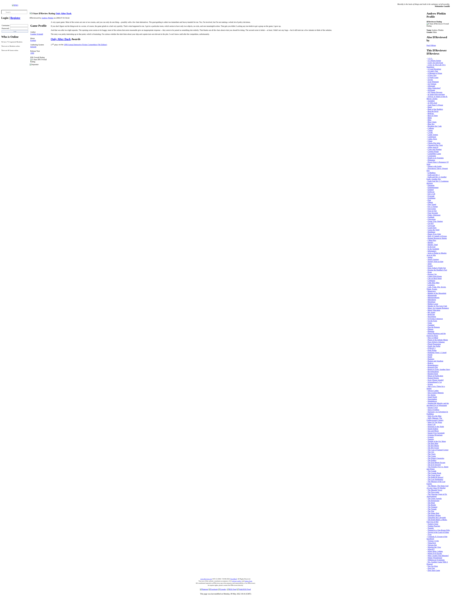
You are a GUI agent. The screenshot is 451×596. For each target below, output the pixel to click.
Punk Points (432, 350)
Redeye (430, 363)
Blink (430, 118)
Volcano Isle (432, 545)
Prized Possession (434, 344)
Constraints (432, 156)
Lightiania (431, 281)
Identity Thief (433, 245)
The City (431, 452)
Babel (430, 107)
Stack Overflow (433, 410)
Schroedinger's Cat (435, 382)
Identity (430, 243)
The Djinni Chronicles (436, 458)
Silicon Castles (433, 391)
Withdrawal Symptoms (436, 560)
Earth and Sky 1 (434, 175)
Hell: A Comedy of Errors (437, 236)
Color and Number (435, 149)
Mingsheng (432, 300)
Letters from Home (435, 276)
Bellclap (431, 113)
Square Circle (433, 408)
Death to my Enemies (436, 158)
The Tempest (432, 507)
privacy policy (237, 581)
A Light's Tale (433, 71)
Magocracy (432, 291)
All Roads (431, 90)
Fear (429, 200)
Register (15, 17)
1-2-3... (430, 58)
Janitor (430, 257)
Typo (430, 534)
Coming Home (433, 152)
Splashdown (432, 401)
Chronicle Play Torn (435, 145)
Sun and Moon (433, 431)
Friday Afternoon (434, 215)
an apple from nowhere (436, 94)
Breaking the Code (435, 126)
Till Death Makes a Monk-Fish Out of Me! (437, 521)
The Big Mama (433, 446)
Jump (430, 264)
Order (430, 323)
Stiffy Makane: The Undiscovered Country (435, 419)
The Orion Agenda (435, 499)
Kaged (430, 266)
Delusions (431, 160)
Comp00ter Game (434, 154)
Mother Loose (433, 304)
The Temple (432, 509)
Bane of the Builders (435, 109)
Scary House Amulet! (436, 380)
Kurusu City (432, 274)
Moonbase (431, 302)
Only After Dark (64, 13)
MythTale (431, 314)
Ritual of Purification (435, 376)
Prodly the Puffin (434, 346)
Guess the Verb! (433, 230)
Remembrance (433, 365)
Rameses (431, 359)
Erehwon (431, 192)
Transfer (431, 528)
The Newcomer (433, 492)
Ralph (430, 357)
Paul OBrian (431, 45)
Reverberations (433, 372)
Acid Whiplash (433, 82)
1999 (32, 53)
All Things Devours (435, 92)
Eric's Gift (431, 194)
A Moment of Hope (435, 73)
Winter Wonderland (435, 558)
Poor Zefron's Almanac (436, 342)
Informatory (432, 251)
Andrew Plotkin (47, 18)
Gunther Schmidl (36, 34)
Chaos (430, 141)
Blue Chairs (432, 122)
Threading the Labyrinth (437, 518)
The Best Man (433, 444)
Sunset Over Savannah (436, 433)
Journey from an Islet (435, 262)
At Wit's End (432, 103)
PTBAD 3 (431, 348)
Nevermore (432, 317)
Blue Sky (431, 124)
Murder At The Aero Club (437, 306)
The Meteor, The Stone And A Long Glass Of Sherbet (437, 487)
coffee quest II (433, 147)
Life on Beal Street (435, 278)
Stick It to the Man (434, 416)
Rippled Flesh (433, 374)
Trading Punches (434, 526)
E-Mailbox (432, 173)
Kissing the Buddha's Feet (437, 270)
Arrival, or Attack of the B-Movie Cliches (437, 98)
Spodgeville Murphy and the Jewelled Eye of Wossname (438, 404)
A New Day (432, 75)
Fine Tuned (432, 204)
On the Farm (432, 321)
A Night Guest (433, 78)
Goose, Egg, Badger (435, 221)
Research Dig (433, 367)
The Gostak (432, 471)
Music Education (434, 310)
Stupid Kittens (433, 429)
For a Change (433, 207)
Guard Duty (432, 228)
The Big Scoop (433, 448)
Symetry (431, 437)
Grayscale (431, 226)
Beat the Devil (433, 111)
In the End (431, 247)
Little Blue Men (433, 283)
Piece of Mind (433, 338)
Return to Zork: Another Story (439, 369)
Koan (430, 272)
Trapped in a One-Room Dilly (439, 530)
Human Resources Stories (437, 238)
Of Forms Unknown (435, 319)
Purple (430, 355)
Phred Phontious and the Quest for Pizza (436, 334)
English (33, 40)
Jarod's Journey (433, 259)
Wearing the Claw (434, 547)
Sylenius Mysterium (435, 435)
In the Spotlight (433, 249)
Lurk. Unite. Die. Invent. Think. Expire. (436, 288)
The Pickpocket (433, 501)
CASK (430, 133)
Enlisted (431, 190)
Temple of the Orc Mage (437, 441)
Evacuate (431, 196)
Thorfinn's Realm (434, 515)
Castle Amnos (433, 135)
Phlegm (430, 329)
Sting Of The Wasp (435, 422)
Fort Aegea (432, 209)
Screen (430, 384)
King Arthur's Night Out (437, 268)
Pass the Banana (434, 327)
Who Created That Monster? (438, 556)
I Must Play (432, 240)
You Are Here (433, 566)
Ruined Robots (433, 378)
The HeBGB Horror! (435, 477)
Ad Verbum (432, 84)
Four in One (432, 211)
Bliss (429, 120)
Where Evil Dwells (435, 554)
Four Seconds (433, 213)
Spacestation (432, 399)
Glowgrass (432, 219)
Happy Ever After (434, 234)
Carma (430, 130)
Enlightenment (433, 188)
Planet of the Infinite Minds (438, 340)
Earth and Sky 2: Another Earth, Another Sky (437, 178)
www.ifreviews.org (206, 579)
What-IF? (431, 549)
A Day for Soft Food (435, 63)
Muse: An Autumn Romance (438, 308)
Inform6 (33, 47)
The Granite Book (434, 473)
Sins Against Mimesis (436, 393)
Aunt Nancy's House (435, 105)
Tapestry (431, 439)
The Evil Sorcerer (434, 465)
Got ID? (431, 223)
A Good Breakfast (434, 69)
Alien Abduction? (434, 88)
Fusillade (431, 217)
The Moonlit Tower (435, 490)
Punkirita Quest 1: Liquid (437, 353)
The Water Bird (433, 513)
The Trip (431, 511)
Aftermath (431, 86)
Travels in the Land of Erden (438, 532)
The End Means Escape (436, 463)
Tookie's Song (433, 524)
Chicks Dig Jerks (434, 143)
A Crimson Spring (434, 61)
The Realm (432, 505)
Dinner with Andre (435, 166)
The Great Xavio (434, 475)
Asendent (431, 101)
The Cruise (432, 456)
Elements (431, 185)
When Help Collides (435, 551)
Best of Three (433, 116)
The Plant (431, 503)
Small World (432, 397)
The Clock (431, 454)
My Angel (431, 312)
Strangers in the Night (436, 427)
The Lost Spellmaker (435, 479)
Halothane (431, 232)
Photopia (431, 331)
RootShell (233, 579)
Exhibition (431, 198)
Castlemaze (432, 137)
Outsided (431, 325)
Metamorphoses (433, 298)
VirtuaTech (432, 543)
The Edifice (432, 460)
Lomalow (431, 285)
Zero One (431, 568)
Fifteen (430, 202)
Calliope (431, 128)
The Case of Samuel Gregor (438, 450)
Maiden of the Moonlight (437, 293)
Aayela (430, 80)
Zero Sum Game (434, 570)
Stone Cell (431, 424)
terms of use (248, 581)
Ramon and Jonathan (435, 361)
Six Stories (432, 395)
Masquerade (432, 295)
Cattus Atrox (432, 139)
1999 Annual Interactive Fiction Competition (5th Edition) (85, 45)
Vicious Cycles (433, 541)
